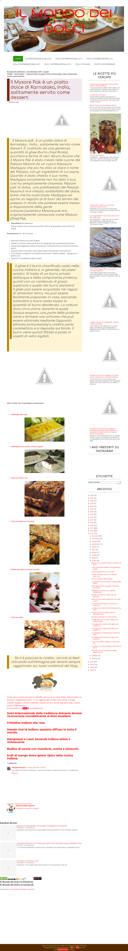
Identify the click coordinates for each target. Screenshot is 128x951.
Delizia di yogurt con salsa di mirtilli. (25, 569)
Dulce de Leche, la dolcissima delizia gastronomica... (104, 651)
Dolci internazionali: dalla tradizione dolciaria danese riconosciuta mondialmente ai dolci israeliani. (44, 715)
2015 (92, 525)
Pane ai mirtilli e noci (19, 478)
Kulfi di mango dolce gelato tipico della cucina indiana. (40, 757)
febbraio (95, 656)
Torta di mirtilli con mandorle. (23, 521)
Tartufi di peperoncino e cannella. (103, 572)
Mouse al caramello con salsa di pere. (104, 617)
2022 (92, 506)
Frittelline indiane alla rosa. (26, 722)
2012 (92, 533)
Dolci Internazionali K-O (26, 64)
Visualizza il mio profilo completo (27, 808)
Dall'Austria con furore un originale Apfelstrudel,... (103, 591)
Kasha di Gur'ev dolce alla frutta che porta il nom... (106, 600)
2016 (92, 523)
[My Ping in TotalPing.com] (12, 879)
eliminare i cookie (63, 949)
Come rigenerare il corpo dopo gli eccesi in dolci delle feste (104, 216)
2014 (92, 528)
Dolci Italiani (83, 64)
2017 (92, 520)
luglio (94, 550)
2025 (92, 498)
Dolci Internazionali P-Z (57, 64)
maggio (95, 555)
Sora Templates (13, 889)
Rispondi (15, 773)
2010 (92, 664)
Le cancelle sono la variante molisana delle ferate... (106, 582)
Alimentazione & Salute (38, 59)
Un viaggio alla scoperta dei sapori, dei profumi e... (105, 625)
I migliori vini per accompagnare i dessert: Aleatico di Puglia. (104, 323)
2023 (92, 503)
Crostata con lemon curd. (27, 861)
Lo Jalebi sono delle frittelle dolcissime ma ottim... (106, 609)
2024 (92, 501)
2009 (92, 667)
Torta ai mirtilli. (17, 617)
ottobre (95, 541)
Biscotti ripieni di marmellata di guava (103, 105)
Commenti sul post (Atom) (23, 804)
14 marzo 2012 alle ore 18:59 (36, 767)
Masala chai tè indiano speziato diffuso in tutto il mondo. (41, 731)
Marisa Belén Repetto (26, 806)
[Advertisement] (24, 118)
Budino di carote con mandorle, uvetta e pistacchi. (43, 748)
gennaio (95, 658)
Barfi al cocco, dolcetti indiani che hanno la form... (106, 564)
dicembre (95, 536)
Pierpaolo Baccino (19, 767)
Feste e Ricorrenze (104, 64)
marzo (94, 560)
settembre (96, 544)
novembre (96, 539)
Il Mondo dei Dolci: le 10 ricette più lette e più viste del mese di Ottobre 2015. (49, 843)
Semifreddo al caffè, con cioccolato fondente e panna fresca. (102, 206)
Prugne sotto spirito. (97, 155)
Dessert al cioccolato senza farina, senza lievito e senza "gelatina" (104, 85)
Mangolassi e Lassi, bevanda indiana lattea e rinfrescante (38, 740)
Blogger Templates (27, 889)
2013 (92, 531)
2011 (92, 662)
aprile (94, 558)
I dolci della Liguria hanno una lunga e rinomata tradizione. (103, 270)
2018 (92, 517)
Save (25, 708)
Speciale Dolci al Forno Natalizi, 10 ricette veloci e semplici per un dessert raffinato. (104, 376)
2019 (92, 514)
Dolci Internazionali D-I (100, 59)
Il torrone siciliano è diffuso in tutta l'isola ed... (106, 642)
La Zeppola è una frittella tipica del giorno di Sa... (106, 634)
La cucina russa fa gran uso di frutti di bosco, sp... (104, 604)
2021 (92, 509)
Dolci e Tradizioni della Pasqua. (102, 579)
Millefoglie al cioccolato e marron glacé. (27, 446)
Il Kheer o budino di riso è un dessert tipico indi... (104, 575)
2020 (92, 512)
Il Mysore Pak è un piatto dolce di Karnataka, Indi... (103, 613)
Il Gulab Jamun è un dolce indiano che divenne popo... (105, 620)
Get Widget (118, 483)
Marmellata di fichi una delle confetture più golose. (105, 587)
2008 (92, 670)
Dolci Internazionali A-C (69, 59)
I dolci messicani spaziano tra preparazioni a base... (106, 568)
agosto (94, 547)
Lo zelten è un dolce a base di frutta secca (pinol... (106, 647)
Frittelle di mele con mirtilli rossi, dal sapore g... (104, 595)
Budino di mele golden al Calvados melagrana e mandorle (41, 826)
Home (18, 59)
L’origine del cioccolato (98, 95)
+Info (77, 947)
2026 (92, 495)
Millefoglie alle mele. (19, 414)
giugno (94, 552)
